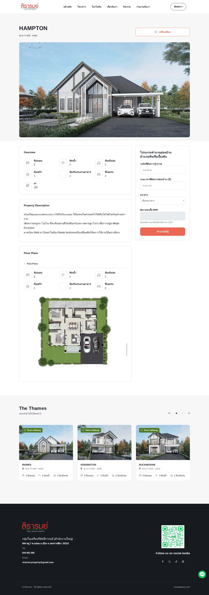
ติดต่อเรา (178, 6)
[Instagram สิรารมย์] (169, 561)
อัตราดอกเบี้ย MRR (149, 210)
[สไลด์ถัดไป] (189, 413)
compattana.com (182, 587)
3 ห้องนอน (30, 475)
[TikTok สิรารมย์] (176, 561)
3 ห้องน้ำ (104, 475)
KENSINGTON (88, 464)
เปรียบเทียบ (164, 32)
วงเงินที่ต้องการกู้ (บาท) (151, 164)
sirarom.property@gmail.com (38, 562)
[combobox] (162, 201)
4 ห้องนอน (88, 475)
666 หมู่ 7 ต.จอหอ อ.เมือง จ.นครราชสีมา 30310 (45, 543)
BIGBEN (26, 464)
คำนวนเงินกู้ (163, 231)
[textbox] (162, 200)
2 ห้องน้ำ (46, 475)
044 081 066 (28, 552)
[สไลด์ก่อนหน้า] (169, 413)
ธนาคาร (144, 195)
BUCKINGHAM (147, 464)
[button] (176, 413)
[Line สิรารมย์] (183, 561)
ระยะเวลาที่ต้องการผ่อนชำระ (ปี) (155, 179)
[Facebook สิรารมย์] (163, 561)
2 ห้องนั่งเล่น (62, 475)
